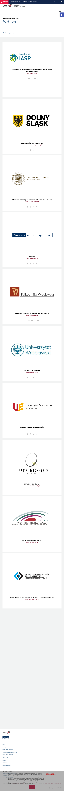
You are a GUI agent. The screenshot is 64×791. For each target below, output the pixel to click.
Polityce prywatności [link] (48, 774)
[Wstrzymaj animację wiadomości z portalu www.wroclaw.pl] (58, 2)
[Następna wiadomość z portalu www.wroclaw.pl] (61, 2)
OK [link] (32, 787)
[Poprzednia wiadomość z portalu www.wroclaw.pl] (54, 2)
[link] (62, 14)
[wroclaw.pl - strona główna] (4, 2)
